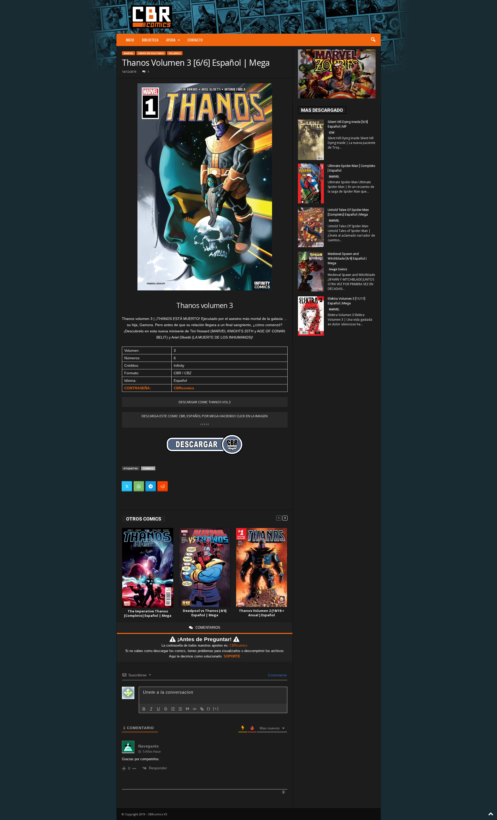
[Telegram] (150, 486)
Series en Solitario (151, 53)
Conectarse (277, 675)
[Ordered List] (173, 709)
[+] (216, 709)
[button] (373, 40)
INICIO (130, 39)
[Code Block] (194, 709)
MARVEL (128, 53)
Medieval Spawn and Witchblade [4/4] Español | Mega (347, 258)
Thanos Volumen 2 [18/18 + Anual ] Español (261, 612)
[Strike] (165, 709)
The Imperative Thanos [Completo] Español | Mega (147, 613)
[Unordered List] (180, 709)
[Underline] (158, 709)
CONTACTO (195, 39)
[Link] (202, 709)
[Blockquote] (187, 709)
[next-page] (285, 518)
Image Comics (338, 269)
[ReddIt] (162, 486)
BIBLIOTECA (150, 39)
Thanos (148, 468)
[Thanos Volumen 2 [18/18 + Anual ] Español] (261, 567)
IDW (331, 132)
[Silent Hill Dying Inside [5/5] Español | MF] (311, 140)
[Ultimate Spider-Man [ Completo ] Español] (311, 183)
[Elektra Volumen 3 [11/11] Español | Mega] (311, 316)
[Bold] (144, 709)
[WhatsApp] (139, 486)
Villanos (175, 53)
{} (208, 709)
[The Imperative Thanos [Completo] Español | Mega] (147, 567)
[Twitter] (127, 486)
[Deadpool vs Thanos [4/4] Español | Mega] (204, 567)
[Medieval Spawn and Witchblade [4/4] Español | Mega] (311, 271)
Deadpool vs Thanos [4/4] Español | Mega (204, 612)
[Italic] (151, 709)
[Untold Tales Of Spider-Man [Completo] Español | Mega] (311, 227)
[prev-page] (278, 518)
